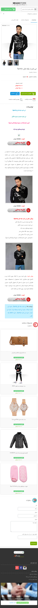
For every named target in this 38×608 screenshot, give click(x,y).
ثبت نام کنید (12, 602)
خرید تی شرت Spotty (23, 313)
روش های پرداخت (33, 579)
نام (36, 505)
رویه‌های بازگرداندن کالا (31, 577)
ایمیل (36, 512)
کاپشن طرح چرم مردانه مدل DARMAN (19, 453)
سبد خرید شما (8, 9)
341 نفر (13, 93)
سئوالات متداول (33, 574)
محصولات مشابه (25, 20)
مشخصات (34, 20)
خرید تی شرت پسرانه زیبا (18, 310)
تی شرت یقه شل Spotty (19, 306)
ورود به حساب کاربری (22, 602)
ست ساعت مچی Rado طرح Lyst (19, 419)
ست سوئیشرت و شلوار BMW (18, 386)
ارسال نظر (33, 543)
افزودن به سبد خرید (26, 93)
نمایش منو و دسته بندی (28, 9)
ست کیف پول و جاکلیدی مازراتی (19, 352)
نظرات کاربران (14, 20)
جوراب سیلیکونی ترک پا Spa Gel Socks (18, 486)
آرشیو (29, 325)
